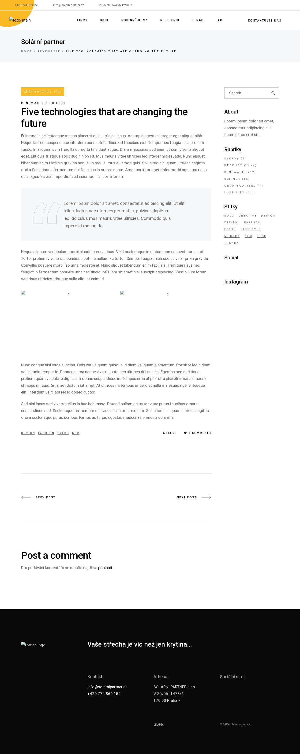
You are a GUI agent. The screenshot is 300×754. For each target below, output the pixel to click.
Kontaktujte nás (264, 20)
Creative (248, 215)
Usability (234, 192)
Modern (232, 236)
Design (28, 433)
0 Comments (199, 433)
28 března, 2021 (45, 91)
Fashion (46, 433)
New (76, 433)
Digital (232, 222)
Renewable (49, 51)
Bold (229, 215)
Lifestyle (251, 229)
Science (58, 103)
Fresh (63, 433)
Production (237, 165)
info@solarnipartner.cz (107, 686)
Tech (262, 236)
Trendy (232, 242)
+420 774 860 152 (104, 693)
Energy (231, 158)
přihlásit (105, 567)
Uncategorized (240, 185)
